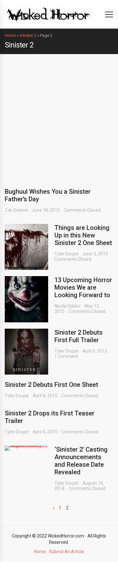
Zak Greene (16, 210)
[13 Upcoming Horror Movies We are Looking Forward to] (26, 299)
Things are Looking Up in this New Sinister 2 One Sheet (83, 235)
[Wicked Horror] (48, 14)
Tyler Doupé (66, 253)
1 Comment (66, 356)
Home (10, 35)
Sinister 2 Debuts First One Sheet (51, 384)
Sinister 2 (28, 35)
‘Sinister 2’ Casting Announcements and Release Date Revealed (81, 461)
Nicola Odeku (67, 306)
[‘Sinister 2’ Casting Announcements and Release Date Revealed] (26, 448)
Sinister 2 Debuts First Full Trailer (78, 336)
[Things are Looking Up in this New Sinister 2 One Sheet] (26, 247)
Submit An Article (66, 551)
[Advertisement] (59, 116)
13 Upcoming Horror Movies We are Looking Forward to (83, 287)
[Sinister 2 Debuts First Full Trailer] (26, 352)
